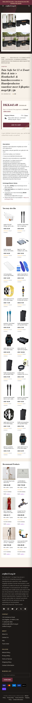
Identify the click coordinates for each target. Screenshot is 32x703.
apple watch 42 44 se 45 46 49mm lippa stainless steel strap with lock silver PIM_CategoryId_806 (22, 447)
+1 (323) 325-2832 (7, 622)
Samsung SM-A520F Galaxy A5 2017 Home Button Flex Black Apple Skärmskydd (22, 541)
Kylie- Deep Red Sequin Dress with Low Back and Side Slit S (9, 511)
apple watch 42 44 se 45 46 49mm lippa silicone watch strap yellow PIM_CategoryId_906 (9, 299)
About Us (5, 634)
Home (3, 57)
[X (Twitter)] (21, 609)
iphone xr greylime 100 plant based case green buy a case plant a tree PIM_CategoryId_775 (9, 447)
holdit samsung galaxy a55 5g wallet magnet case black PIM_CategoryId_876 (22, 423)
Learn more (6, 111)
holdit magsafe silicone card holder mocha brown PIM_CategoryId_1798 (9, 250)
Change (26, 115)
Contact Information (8, 665)
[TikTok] (16, 609)
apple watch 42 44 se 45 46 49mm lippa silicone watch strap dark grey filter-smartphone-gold (9, 423)
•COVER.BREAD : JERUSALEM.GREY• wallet (22, 481)
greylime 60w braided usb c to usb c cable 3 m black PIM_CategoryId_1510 (9, 398)
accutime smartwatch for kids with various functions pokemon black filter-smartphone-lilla (22, 299)
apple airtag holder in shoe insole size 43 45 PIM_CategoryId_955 (22, 274)
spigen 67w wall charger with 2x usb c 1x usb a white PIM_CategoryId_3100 (9, 225)
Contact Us (5, 637)
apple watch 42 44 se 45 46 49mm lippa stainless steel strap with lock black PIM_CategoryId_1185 (9, 348)
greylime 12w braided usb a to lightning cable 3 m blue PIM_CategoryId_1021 (9, 324)
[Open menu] (3, 6)
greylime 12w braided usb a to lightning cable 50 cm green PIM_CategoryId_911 (22, 398)
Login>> (8, 494)
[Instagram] (8, 609)
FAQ (3, 640)
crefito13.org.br (11, 6)
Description (6, 144)
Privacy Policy (6, 655)
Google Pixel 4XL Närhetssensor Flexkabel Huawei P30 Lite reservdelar (23, 511)
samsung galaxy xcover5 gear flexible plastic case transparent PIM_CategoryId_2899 (9, 274)
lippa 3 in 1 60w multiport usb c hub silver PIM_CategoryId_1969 (22, 250)
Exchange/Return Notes (10, 183)
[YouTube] (12, 609)
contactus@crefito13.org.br (10, 624)
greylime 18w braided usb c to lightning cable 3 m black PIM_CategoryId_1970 (22, 225)
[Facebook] (4, 609)
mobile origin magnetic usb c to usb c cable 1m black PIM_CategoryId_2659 (22, 373)
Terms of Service (7, 659)
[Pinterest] (25, 609)
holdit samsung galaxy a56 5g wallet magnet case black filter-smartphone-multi (22, 324)
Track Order (5, 644)
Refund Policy (6, 652)
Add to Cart (16, 125)
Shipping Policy (6, 662)
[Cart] (29, 6)
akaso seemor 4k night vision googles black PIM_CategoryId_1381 (22, 348)
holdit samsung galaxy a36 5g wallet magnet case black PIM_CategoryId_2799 (9, 373)
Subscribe (7, 680)
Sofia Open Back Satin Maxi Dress (9, 481)
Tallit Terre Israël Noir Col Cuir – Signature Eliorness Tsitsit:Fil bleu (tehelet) (9, 541)
